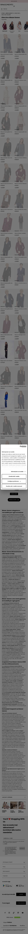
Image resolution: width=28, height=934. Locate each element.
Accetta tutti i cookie (14, 476)
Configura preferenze (13, 481)
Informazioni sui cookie (17, 471)
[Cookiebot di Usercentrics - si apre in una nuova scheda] (20, 447)
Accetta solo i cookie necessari (14, 486)
